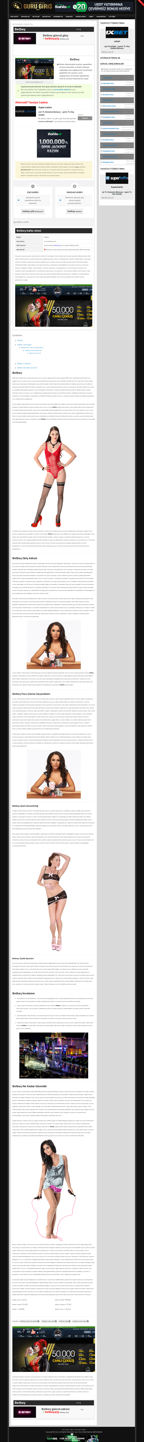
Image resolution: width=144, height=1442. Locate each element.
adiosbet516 (129, 82)
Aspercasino (80, 16)
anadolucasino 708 (127, 112)
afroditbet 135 (129, 90)
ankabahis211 (129, 116)
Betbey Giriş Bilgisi (24, 345)
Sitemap (77, 1429)
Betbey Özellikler (24, 364)
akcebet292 (129, 93)
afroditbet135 (129, 87)
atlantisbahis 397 (128, 158)
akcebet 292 (129, 96)
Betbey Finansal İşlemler (33, 350)
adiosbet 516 (129, 84)
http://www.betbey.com (34, 82)
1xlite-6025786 (128, 76)
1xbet (91, 16)
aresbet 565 (129, 124)
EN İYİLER (36, 16)
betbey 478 (32, 211)
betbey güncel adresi (28, 1321)
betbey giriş (63, 1321)
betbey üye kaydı (80, 1321)
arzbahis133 (129, 138)
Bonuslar (25, 16)
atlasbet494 (129, 161)
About (72, 1429)
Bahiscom (46, 16)
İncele (85, 118)
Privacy (67, 1429)
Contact (83, 1429)
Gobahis (69, 16)
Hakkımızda (101, 16)
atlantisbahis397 (128, 155)
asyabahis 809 (128, 152)
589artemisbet (128, 133)
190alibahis (129, 99)
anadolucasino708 (127, 110)
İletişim (112, 16)
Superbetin (58, 16)
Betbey (20, 340)
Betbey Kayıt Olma (35, 353)
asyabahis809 (129, 149)
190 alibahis (129, 101)
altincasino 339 (128, 107)
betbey (75, 211)
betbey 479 (64, 39)
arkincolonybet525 (127, 127)
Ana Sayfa (14, 16)
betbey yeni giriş (48, 1321)
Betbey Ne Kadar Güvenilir (27, 368)
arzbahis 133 (129, 141)
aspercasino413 (128, 144)
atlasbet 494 (129, 163)
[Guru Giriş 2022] (32, 10)
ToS (63, 1429)
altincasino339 (129, 104)
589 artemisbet (128, 135)
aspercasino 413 (128, 146)
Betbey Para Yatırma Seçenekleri (32, 347)
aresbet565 (129, 121)
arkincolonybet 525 (127, 129)
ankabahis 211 (129, 118)
